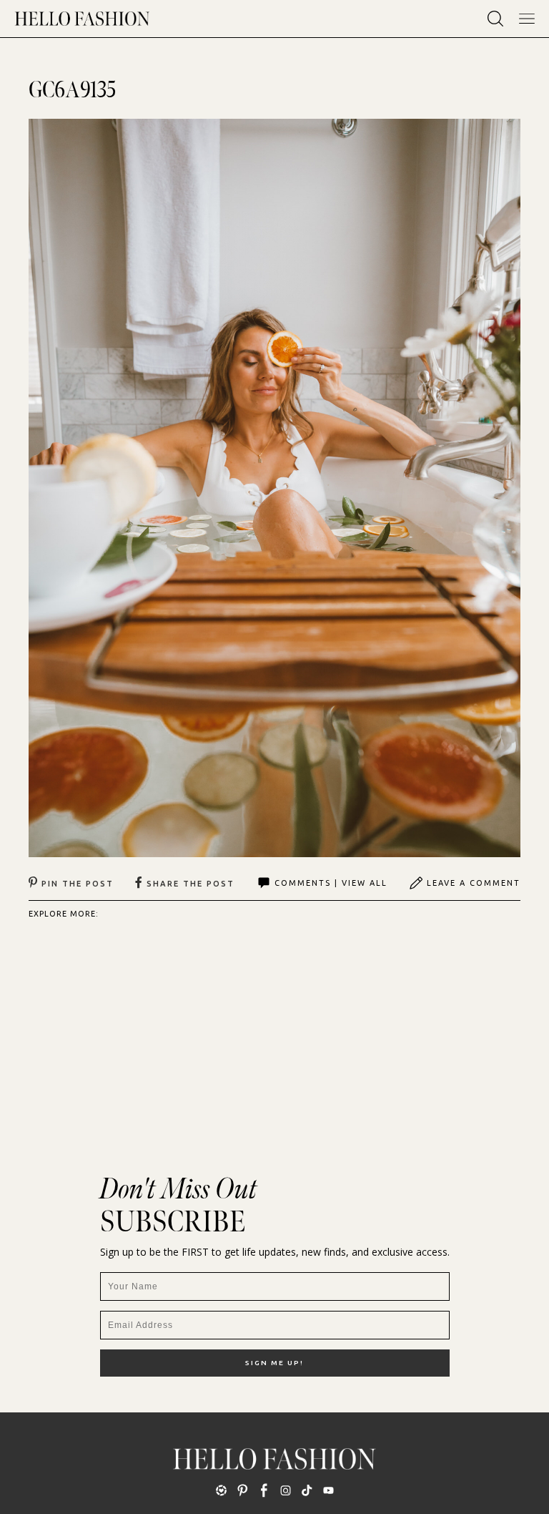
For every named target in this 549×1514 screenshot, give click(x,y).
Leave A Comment (473, 883)
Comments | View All (330, 883)
